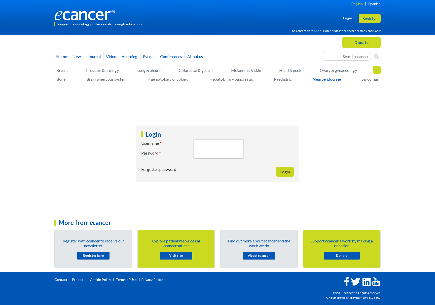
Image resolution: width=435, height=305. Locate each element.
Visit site (176, 255)
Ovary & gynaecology (338, 70)
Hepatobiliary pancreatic (231, 79)
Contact (61, 279)
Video (111, 56)
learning (129, 56)
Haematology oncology (168, 79)
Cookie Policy (100, 279)
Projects (79, 279)
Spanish (374, 4)
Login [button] (347, 18)
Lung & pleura (149, 70)
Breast (62, 70)
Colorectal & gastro (196, 70)
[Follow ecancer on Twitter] (355, 281)
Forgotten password (158, 169)
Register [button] (369, 18)
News (77, 56)
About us (195, 56)
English (357, 4)
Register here (93, 255)
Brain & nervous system (106, 79)
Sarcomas (370, 79)
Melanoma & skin (246, 70)
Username (150, 143)
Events (149, 56)
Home (61, 56)
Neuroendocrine (327, 79)
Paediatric (283, 79)
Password (149, 152)
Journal (94, 56)
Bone (60, 79)
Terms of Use (126, 279)
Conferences (171, 56)
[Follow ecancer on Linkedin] (366, 281)
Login (285, 171)
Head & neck (290, 70)
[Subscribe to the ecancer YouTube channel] (376, 281)
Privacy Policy (152, 279)
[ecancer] (86, 14)
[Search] (376, 56)
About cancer (259, 255)
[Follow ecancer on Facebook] (347, 281)
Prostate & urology (102, 70)
